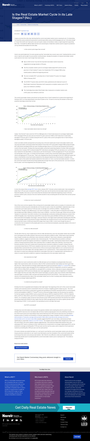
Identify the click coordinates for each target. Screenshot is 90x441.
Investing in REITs (49, 5)
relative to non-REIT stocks (35, 320)
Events (76, 5)
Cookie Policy (64, 422)
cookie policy (35, 438)
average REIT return (32, 189)
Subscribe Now (69, 408)
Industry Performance (22, 347)
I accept (77, 436)
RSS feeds (63, 417)
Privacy (62, 419)
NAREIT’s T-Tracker (63, 265)
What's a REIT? (38, 5)
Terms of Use (64, 424)
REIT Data (59, 5)
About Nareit (84, 5)
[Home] (9, 4)
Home (18, 24)
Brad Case (26, 30)
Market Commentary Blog (33, 24)
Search (62, 415)
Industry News (68, 5)
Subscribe (68, 358)
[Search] (87, 2)
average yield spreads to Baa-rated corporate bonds (43, 317)
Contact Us (63, 427)
